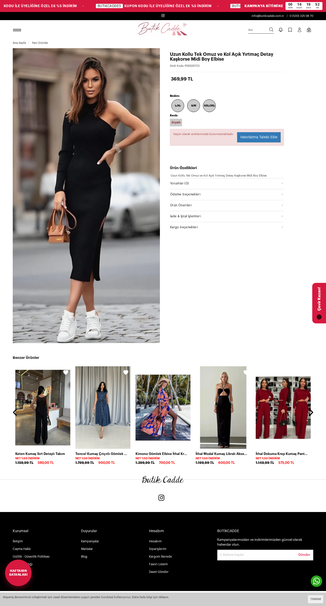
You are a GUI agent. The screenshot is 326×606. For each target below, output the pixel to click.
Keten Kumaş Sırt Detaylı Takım (40, 453)
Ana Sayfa (19, 43)
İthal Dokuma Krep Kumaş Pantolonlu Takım (282, 453)
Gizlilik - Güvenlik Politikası (31, 556)
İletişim (18, 541)
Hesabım (155, 541)
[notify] (280, 30)
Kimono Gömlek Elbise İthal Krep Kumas (161, 453)
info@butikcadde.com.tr (268, 16)
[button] (227, 183)
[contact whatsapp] (316, 581)
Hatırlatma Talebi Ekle (258, 137)
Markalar (87, 548)
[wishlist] (65, 373)
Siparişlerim (157, 548)
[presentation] (15, 413)
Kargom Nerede (160, 556)
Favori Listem (158, 564)
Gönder (304, 554)
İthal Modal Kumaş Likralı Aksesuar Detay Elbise (222, 453)
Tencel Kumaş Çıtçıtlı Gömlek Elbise (101, 453)
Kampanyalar (90, 541)
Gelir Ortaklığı (23, 564)
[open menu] (18, 30)
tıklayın (163, 597)
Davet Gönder (159, 571)
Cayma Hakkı (22, 548)
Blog (84, 556)
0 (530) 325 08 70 (301, 16)
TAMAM (315, 599)
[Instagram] (161, 498)
